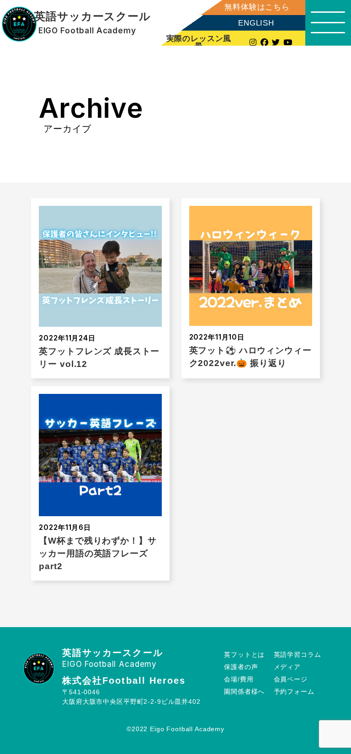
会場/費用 (238, 679)
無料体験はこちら (257, 7)
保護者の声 (241, 667)
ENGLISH (256, 23)
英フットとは (244, 654)
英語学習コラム (297, 654)
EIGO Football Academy (87, 31)
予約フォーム (294, 691)
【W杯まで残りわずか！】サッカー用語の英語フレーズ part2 (97, 553)
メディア (287, 667)
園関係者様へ (244, 691)
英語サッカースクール (92, 16)
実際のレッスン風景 (199, 42)
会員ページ (291, 679)
